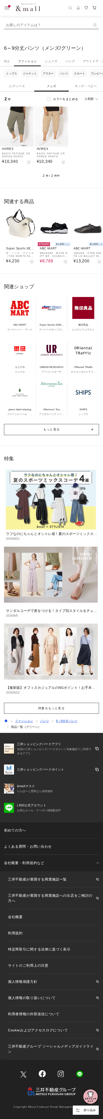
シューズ (51, 61)
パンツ (64, 73)
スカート (79, 73)
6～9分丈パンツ (67, 721)
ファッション (27, 61)
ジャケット (30, 73)
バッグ (70, 61)
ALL (7, 61)
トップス (11, 73)
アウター (48, 73)
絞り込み (90, 1110)
